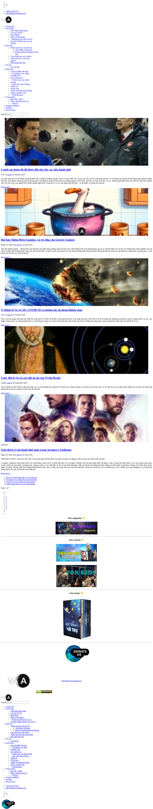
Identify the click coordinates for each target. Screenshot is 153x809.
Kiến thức (10, 69)
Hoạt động (15, 35)
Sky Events (10, 110)
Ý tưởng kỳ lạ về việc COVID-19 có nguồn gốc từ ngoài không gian (41, 309)
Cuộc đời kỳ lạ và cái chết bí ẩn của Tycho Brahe (31, 377)
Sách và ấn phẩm (18, 37)
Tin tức (9, 65)
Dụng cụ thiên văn (18, 93)
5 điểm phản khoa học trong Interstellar (20, 484)
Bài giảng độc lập (18, 63)
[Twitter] (6, 5)
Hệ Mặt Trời (16, 76)
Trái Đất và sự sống (20, 74)
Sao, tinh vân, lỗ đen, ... (22, 84)
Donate (9, 108)
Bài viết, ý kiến (17, 99)
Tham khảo (10, 97)
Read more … (6, 187)
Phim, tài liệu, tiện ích (20, 101)
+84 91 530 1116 (12, 11)
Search (3, 114)
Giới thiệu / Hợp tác (23, 50)
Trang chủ (10, 26)
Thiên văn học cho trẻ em (21, 48)
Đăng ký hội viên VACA (22, 39)
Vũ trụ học (15, 89)
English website (12, 106)
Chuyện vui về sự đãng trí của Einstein (20, 482)
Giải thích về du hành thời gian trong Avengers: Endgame (36, 449)
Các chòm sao (17, 78)
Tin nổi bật (15, 67)
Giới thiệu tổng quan (19, 31)
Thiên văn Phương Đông (21, 91)
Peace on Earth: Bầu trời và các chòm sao (21, 477)
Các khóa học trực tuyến (21, 56)
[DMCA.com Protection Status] (44, 693)
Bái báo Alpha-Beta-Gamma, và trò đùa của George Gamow (38, 239)
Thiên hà (14, 86)
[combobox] (17, 114)
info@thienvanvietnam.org (16, 13)
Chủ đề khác (17, 95)
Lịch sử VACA (17, 33)
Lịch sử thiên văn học (20, 71)
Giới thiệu (10, 29)
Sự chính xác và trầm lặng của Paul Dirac (21, 480)
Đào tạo (9, 46)
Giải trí (15, 104)
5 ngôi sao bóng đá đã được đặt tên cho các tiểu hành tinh (36, 169)
